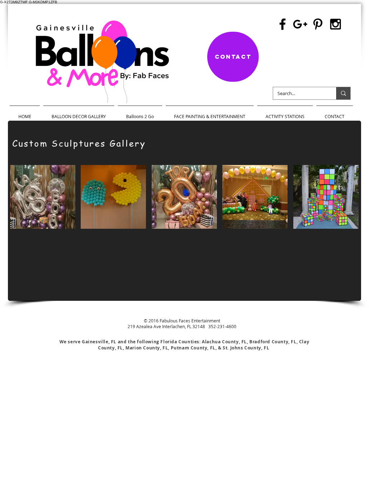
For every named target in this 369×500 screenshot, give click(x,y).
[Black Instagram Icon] (335, 24)
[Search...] (343, 93)
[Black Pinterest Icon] (317, 24)
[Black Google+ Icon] (300, 24)
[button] (42, 197)
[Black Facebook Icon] (282, 24)
